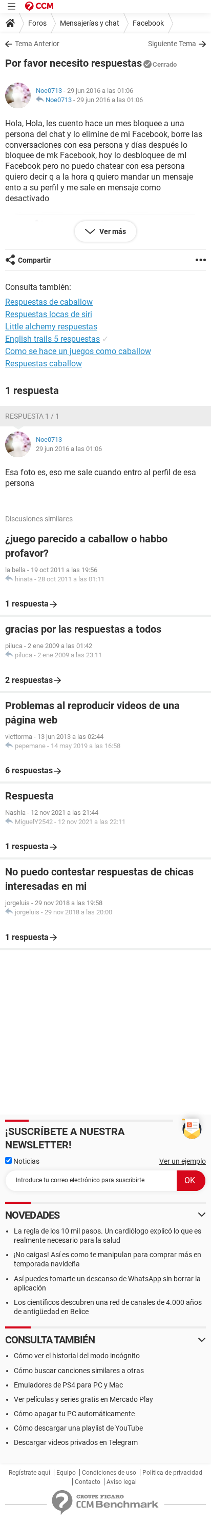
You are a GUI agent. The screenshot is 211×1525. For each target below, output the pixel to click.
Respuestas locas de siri (48, 314)
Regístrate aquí (29, 1472)
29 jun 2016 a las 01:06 (110, 100)
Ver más (112, 231)
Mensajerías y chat (89, 23)
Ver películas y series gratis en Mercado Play (83, 1399)
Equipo (66, 1472)
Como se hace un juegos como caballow (78, 351)
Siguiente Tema (172, 44)
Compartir (34, 260)
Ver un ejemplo (182, 1161)
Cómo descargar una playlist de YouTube (78, 1428)
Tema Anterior (37, 44)
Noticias (25, 1161)
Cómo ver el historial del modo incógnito (77, 1356)
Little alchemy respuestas (51, 326)
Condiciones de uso (109, 1472)
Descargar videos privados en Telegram (76, 1442)
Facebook (148, 23)
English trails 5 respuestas (52, 339)
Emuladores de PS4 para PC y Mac (68, 1385)
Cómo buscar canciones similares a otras (79, 1370)
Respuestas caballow (43, 363)
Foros (37, 23)
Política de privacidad (172, 1472)
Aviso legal (122, 1481)
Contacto (87, 1481)
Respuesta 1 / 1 (32, 416)
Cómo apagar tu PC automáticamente (74, 1414)
